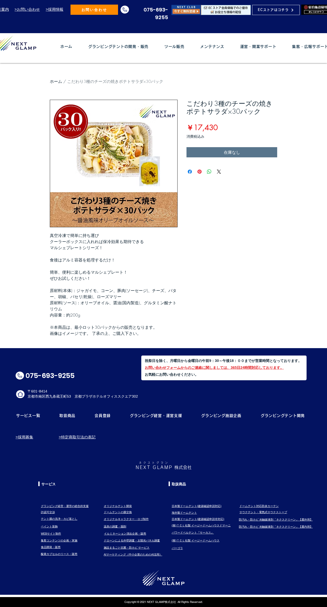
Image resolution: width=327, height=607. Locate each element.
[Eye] (211, 10)
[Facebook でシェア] (190, 172)
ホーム (56, 81)
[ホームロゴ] (20, 394)
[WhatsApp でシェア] (209, 172)
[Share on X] (219, 172)
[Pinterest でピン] (199, 172)
